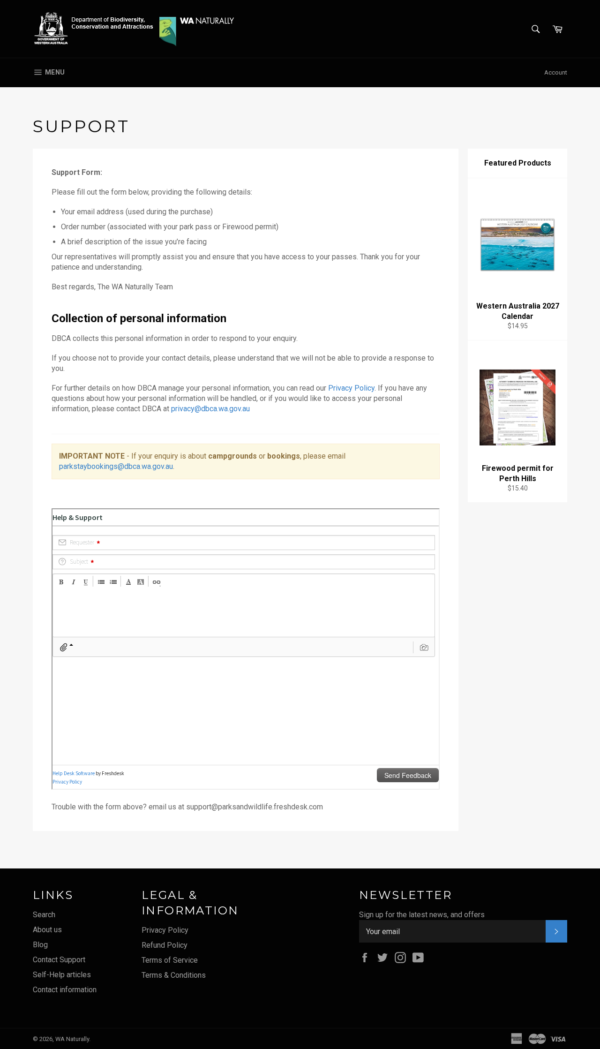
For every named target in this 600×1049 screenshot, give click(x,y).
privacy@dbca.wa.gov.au (210, 408)
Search (44, 914)
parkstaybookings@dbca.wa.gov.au (116, 466)
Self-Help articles (62, 974)
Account (555, 72)
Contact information (65, 989)
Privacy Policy (351, 388)
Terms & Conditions (174, 975)
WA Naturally (72, 1038)
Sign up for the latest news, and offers (422, 914)
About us (47, 929)
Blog (40, 944)
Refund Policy (165, 945)
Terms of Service (170, 960)
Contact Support (59, 959)
